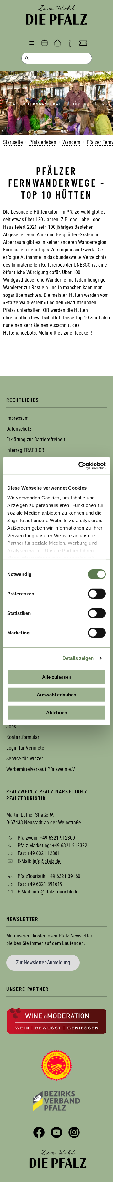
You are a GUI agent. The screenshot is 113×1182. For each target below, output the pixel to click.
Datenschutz (18, 429)
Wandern (71, 142)
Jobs (11, 726)
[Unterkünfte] (57, 43)
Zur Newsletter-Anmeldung (43, 962)
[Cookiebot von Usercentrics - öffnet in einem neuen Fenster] (80, 466)
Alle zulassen (56, 676)
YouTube (56, 1132)
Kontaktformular (22, 737)
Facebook (39, 1132)
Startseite (13, 142)
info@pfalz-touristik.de (55, 892)
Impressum (17, 418)
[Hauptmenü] (31, 43)
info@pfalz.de (47, 861)
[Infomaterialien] (70, 43)
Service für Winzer (24, 759)
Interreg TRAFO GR (25, 450)
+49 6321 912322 (69, 845)
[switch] (97, 593)
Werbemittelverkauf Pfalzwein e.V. (41, 769)
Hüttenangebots (19, 333)
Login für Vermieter (26, 748)
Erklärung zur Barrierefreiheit (35, 439)
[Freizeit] (83, 43)
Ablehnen (56, 712)
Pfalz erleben (42, 142)
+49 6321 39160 (64, 876)
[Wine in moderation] (56, 1020)
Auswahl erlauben (56, 694)
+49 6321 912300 (57, 838)
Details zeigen (78, 658)
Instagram (74, 1132)
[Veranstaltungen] (44, 43)
